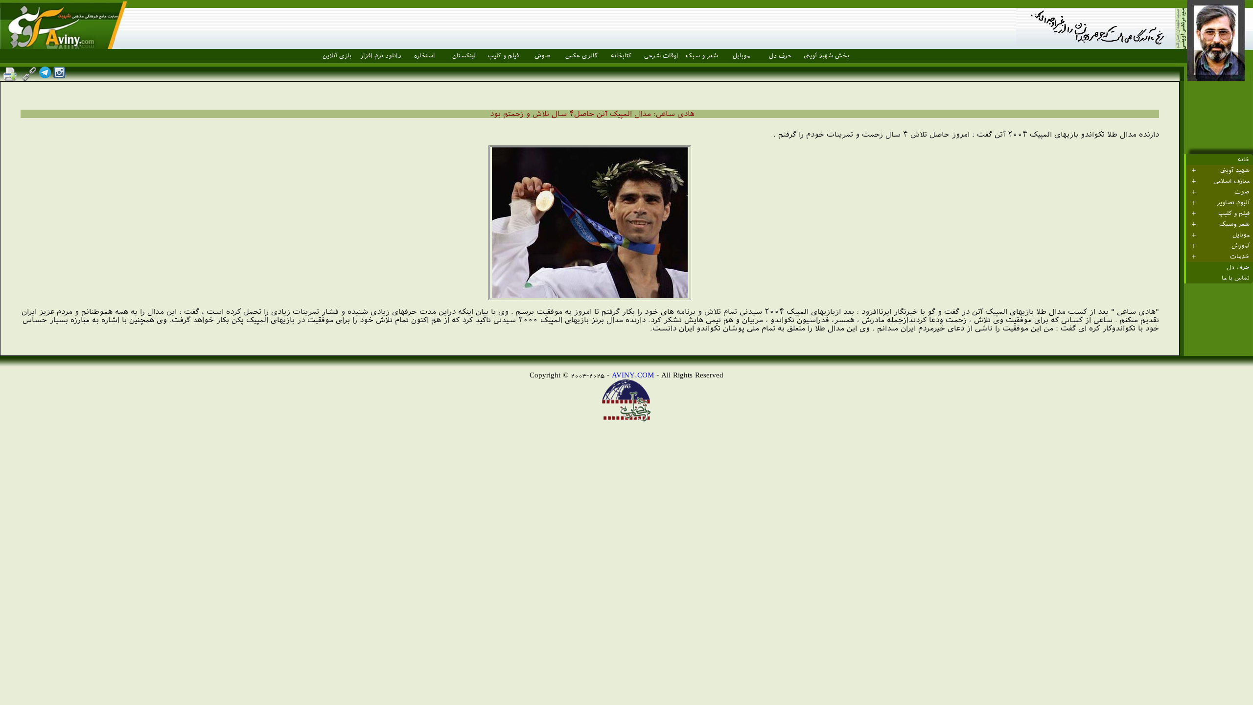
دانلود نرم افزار (380, 55)
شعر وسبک (1234, 224)
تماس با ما (1236, 278)
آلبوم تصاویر (1233, 202)
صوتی (542, 55)
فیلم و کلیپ (503, 55)
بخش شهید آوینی (826, 55)
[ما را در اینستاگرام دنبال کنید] (59, 75)
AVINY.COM (633, 375)
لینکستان (464, 55)
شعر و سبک (702, 55)
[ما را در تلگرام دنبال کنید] (45, 75)
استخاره (424, 55)
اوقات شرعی (661, 55)
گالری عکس (581, 55)
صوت (1242, 191)
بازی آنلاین (337, 55)
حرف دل (780, 55)
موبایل (741, 55)
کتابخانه (621, 55)
